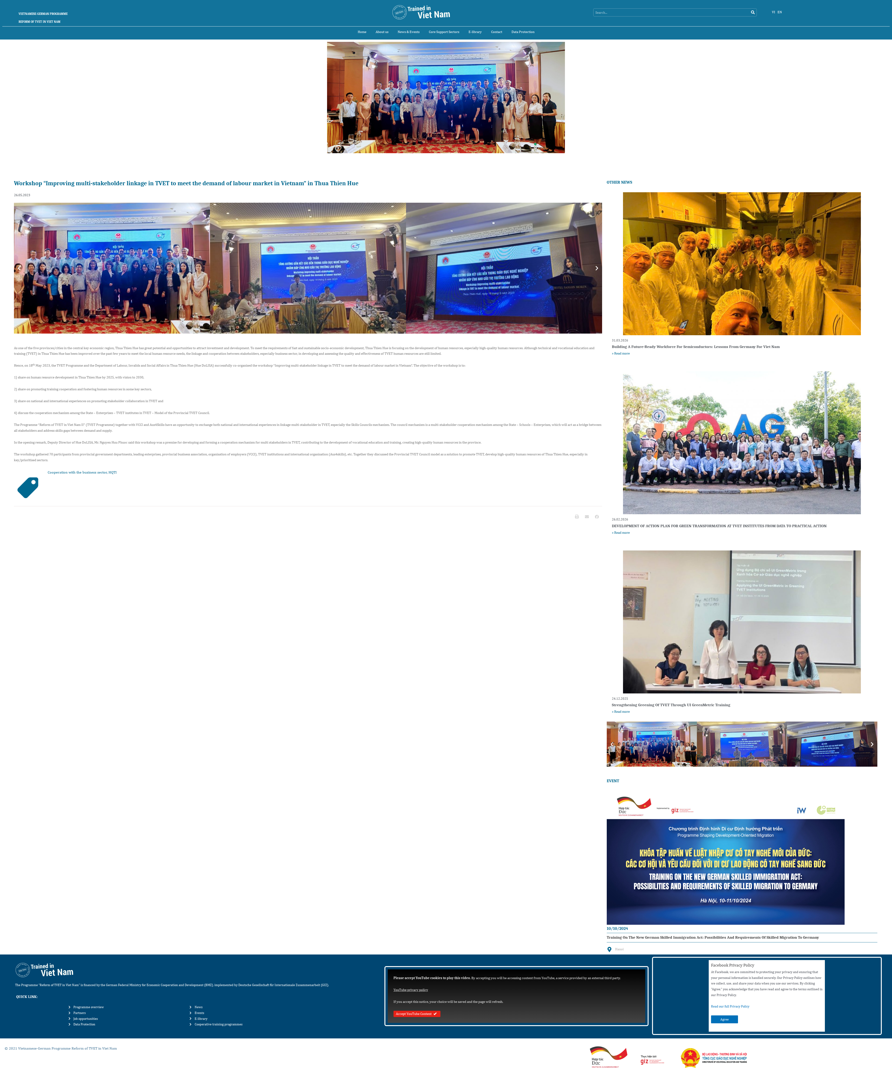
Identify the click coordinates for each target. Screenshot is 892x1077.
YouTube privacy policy (411, 990)
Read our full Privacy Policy (730, 1006)
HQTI (112, 472)
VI (773, 12)
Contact (496, 32)
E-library (475, 32)
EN (779, 12)
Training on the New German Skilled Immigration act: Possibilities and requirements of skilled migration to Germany (713, 937)
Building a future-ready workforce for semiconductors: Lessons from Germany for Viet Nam (696, 347)
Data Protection (523, 32)
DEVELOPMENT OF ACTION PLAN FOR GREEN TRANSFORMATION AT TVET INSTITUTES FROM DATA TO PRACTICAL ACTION (719, 526)
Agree (724, 1019)
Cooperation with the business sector (77, 472)
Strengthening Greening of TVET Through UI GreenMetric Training (671, 705)
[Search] (753, 12)
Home (362, 32)
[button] (19, 268)
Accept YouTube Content (414, 1014)
